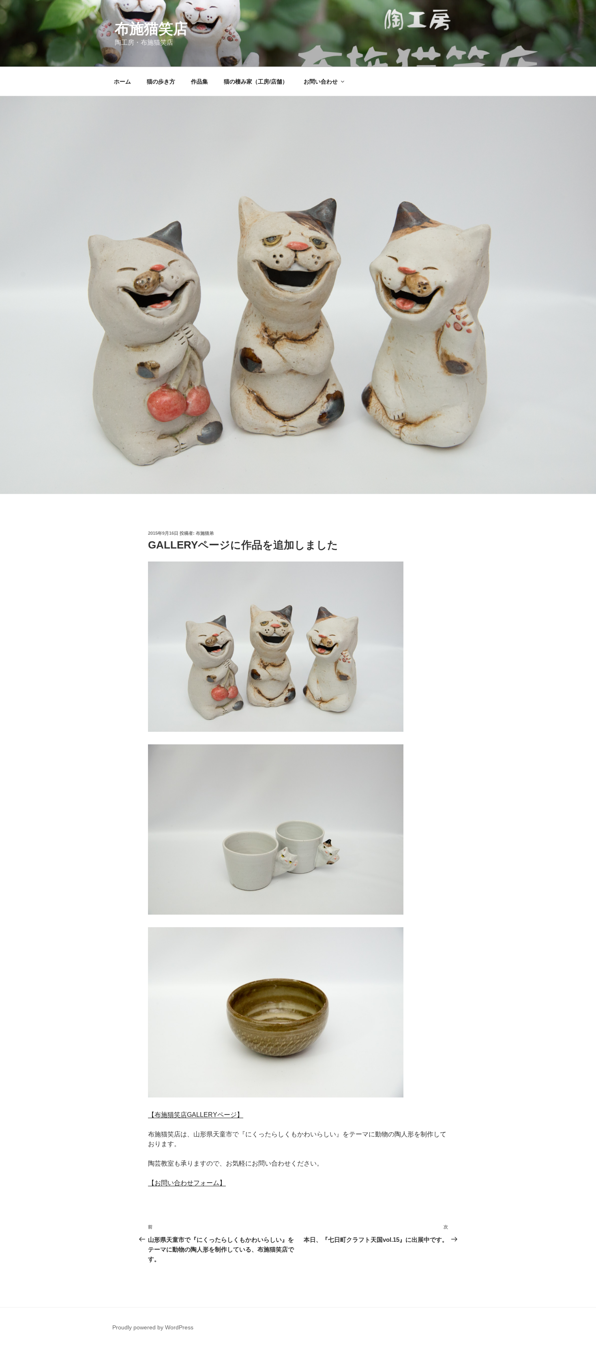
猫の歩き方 (161, 81)
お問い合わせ (321, 81)
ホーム (122, 81)
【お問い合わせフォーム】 (187, 1182)
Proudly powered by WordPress (152, 1327)
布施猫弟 (205, 533)
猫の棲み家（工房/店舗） (256, 81)
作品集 (199, 81)
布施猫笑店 (151, 28)
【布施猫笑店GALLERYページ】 (195, 1114)
